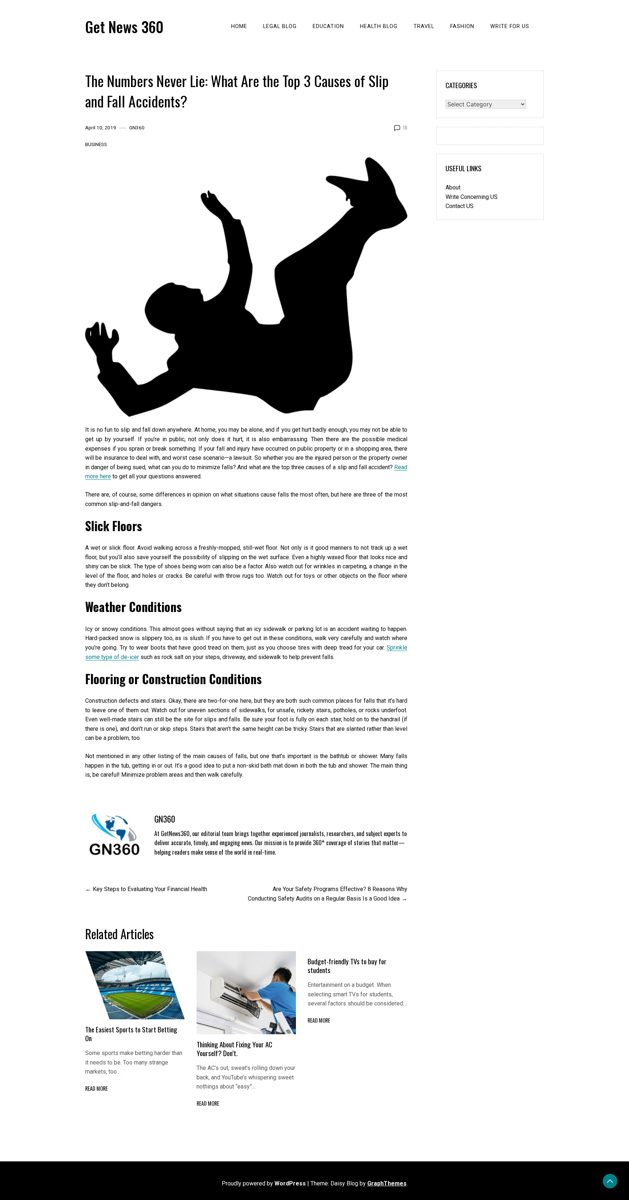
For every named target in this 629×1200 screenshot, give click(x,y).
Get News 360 (124, 27)
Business (96, 144)
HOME (239, 26)
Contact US (460, 206)
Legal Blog (280, 26)
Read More (96, 1088)
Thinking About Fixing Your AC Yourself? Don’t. (234, 1048)
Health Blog (378, 26)
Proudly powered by (264, 1183)
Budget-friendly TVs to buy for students (347, 965)
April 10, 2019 (100, 127)
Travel (424, 26)
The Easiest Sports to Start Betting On (131, 1033)
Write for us (509, 26)
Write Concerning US (472, 196)
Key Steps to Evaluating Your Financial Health (150, 889)
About (453, 187)
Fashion (462, 26)
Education (328, 26)
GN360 (137, 127)
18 (405, 127)
